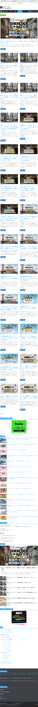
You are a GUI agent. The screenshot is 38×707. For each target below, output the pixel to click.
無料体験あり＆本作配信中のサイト (8, 637)
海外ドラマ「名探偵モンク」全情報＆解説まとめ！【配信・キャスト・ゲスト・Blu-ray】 (28, 368)
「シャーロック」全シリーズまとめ (8, 647)
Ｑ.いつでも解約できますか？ (7, 658)
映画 (15, 11)
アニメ (24, 11)
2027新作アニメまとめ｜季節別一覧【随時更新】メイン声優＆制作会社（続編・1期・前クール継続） (22, 603)
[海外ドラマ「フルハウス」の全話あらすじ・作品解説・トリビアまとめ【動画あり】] (29, 239)
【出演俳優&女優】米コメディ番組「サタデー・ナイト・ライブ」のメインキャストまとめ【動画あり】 (28, 158)
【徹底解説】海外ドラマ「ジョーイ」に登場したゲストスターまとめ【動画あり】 (28, 308)
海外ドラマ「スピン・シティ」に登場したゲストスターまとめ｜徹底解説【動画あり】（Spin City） (28, 97)
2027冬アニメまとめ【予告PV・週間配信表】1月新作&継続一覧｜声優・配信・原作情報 (21, 598)
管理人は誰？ (2, 689)
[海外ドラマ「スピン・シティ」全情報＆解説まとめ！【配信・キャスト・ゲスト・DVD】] (9, 58)
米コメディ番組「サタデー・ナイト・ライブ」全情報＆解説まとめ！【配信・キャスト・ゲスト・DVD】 (8, 158)
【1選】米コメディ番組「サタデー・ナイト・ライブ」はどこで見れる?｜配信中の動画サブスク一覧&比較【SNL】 (9, 218)
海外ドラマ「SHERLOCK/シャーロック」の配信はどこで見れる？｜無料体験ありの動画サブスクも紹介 (19, 568)
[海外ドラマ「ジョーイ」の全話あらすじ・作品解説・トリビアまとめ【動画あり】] (29, 329)
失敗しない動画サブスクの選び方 (5, 662)
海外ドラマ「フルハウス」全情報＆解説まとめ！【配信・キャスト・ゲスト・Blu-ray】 (28, 218)
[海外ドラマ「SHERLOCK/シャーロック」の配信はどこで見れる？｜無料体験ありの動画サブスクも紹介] (19, 28)
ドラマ (19, 11)
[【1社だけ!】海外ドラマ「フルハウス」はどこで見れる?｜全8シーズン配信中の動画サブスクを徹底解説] (9, 299)
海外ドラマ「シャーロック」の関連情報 (6, 639)
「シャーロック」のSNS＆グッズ (7, 645)
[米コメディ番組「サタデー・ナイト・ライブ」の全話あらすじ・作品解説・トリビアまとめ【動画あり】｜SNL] (29, 179)
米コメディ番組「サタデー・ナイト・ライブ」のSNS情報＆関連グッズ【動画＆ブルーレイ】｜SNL (9, 188)
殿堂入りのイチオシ (3, 698)
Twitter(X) (1, 536)
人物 (11, 11)
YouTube (1, 534)
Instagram (1, 539)
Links (1, 696)
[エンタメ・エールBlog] (1, 11)
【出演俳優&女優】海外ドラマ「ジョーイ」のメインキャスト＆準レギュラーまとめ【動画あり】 (8, 338)
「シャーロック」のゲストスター (7, 642)
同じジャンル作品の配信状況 (7, 650)
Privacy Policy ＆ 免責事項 (4, 691)
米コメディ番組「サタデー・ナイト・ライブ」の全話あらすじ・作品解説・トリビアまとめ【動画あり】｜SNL (28, 188)
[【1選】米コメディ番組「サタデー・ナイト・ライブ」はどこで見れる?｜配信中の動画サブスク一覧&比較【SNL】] (9, 209)
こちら (10, 530)
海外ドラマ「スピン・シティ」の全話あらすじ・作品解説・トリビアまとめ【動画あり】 (8, 97)
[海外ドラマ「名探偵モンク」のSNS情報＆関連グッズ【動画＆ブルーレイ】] (9, 388)
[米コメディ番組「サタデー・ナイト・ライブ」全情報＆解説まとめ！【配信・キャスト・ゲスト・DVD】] (9, 149)
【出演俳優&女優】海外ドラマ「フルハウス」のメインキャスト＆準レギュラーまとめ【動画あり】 (28, 278)
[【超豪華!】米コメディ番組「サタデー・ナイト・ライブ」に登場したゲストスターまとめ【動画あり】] (29, 117)
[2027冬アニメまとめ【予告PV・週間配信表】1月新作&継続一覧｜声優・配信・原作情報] (3, 599)
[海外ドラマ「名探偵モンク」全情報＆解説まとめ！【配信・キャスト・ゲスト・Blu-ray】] (29, 359)
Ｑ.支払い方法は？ (5, 660)
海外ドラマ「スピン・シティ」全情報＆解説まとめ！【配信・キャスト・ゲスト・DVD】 (8, 67)
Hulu (23, 433)
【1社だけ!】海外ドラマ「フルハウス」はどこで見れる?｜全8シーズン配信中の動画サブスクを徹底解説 (9, 308)
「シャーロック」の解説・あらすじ (8, 644)
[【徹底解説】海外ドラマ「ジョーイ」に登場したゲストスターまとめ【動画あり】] (29, 299)
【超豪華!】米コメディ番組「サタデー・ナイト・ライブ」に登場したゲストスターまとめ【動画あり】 (28, 127)
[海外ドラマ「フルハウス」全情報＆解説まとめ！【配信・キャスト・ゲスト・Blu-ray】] (29, 209)
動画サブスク (30, 11)
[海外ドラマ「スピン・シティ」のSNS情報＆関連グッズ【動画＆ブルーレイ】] (29, 58)
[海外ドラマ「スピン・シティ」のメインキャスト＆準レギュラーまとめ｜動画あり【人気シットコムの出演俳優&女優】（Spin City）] (9, 117)
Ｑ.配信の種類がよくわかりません (7, 655)
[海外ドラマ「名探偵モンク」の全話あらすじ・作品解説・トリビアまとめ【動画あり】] (29, 388)
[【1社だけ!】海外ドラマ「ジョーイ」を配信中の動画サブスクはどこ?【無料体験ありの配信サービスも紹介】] (9, 359)
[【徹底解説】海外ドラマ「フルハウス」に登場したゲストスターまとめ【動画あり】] (9, 269)
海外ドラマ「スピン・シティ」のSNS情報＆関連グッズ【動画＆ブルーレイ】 (19, 582)
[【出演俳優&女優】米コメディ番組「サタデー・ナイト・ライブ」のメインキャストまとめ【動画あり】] (29, 149)
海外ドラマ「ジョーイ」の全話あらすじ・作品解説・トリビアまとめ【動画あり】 (28, 338)
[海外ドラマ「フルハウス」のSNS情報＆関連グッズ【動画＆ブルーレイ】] (9, 239)
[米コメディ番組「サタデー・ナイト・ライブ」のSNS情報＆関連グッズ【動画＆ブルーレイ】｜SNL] (9, 179)
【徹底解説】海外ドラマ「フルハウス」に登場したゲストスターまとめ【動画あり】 (8, 278)
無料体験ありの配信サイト (4, 634)
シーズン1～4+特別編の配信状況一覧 (8, 631)
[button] (8, 11)
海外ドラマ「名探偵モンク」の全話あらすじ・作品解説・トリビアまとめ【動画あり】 (28, 398)
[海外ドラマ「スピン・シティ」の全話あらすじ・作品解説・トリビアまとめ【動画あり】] (9, 88)
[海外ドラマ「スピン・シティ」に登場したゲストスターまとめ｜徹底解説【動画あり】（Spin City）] (29, 88)
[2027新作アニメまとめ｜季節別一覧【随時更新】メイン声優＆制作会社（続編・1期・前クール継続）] (3, 604)
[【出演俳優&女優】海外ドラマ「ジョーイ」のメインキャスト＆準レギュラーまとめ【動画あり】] (9, 329)
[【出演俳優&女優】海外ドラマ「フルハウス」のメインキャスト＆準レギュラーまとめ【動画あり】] (29, 269)
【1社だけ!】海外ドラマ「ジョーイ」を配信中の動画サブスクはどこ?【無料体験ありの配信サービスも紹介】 (9, 368)
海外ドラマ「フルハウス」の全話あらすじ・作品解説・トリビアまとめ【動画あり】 (28, 248)
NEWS (7, 11)
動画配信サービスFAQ (4, 652)
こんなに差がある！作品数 (6, 663)
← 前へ (1, 413)
